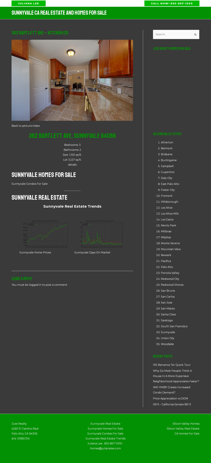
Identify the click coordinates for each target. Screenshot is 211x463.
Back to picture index (26, 125)
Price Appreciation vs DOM (170, 398)
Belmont (167, 148)
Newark (166, 255)
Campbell (167, 166)
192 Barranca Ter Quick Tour (172, 364)
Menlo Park (168, 225)
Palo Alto (167, 267)
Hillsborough (169, 201)
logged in (35, 284)
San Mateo (168, 308)
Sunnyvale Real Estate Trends (72, 206)
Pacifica (166, 261)
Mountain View (171, 249)
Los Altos (166, 207)
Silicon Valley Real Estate (183, 428)
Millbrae (166, 231)
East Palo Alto (170, 184)
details (72, 164)
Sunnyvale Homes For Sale (44, 175)
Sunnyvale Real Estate (39, 197)
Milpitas (166, 237)
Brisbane (166, 154)
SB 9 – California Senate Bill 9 (172, 404)
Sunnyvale (168, 332)
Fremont (167, 195)
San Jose (166, 302)
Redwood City (170, 278)
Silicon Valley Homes (186, 423)
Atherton (167, 142)
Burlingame (169, 160)
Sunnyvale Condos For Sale (30, 183)
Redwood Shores (172, 284)
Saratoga (167, 320)
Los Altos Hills (170, 213)
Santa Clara (168, 314)
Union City (167, 338)
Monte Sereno (170, 243)
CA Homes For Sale (187, 433)
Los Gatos (167, 219)
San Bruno (168, 290)
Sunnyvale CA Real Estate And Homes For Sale (59, 12)
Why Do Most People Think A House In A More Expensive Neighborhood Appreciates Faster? (176, 376)
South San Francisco (174, 326)
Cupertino (167, 172)
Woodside (167, 344)
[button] (29, 3)
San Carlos (168, 296)
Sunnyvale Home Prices (35, 252)
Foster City (168, 189)
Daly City (166, 178)
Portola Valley (170, 273)
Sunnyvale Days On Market (92, 252)
